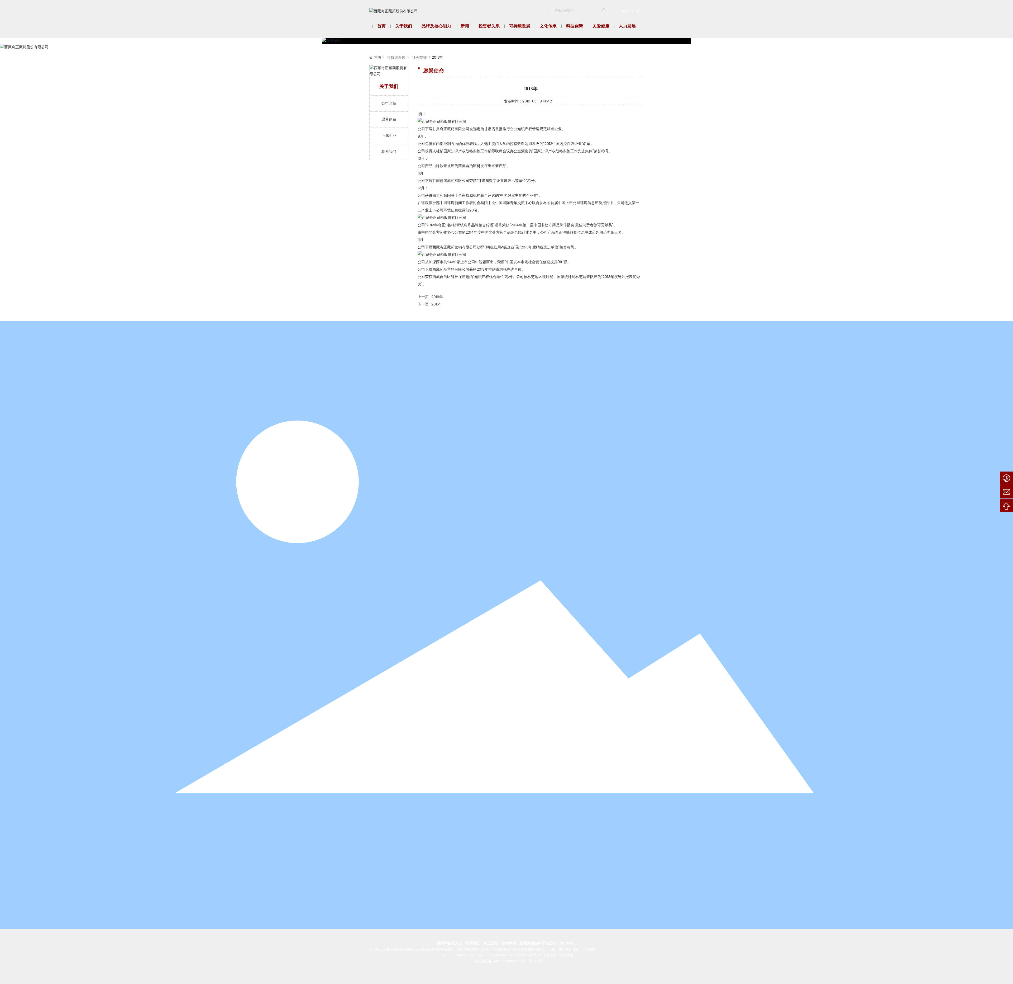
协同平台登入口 (449, 943)
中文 (625, 11)
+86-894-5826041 (463, 955)
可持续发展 (396, 57)
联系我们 (473, 943)
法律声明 (508, 943)
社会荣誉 (419, 57)
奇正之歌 (491, 943)
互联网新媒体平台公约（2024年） (548, 943)
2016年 (437, 296)
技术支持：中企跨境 (557, 955)
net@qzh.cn (532, 955)
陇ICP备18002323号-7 (474, 949)
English (638, 11)
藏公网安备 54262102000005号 (500, 961)
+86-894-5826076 (500, 955)
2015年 (437, 304)
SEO (593, 950)
